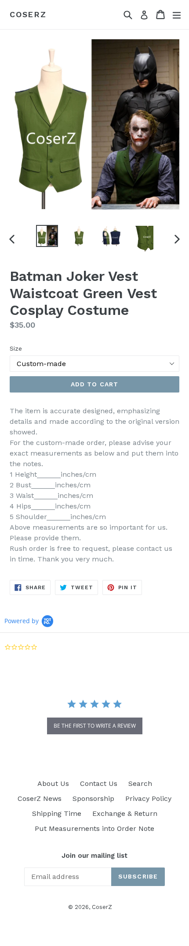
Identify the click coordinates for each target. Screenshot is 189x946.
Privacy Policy (148, 798)
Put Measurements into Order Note (94, 828)
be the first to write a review (95, 725)
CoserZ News (40, 798)
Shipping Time (56, 813)
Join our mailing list (94, 856)
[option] (47, 236)
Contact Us (98, 783)
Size (16, 348)
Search (140, 783)
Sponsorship (93, 798)
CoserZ (28, 14)
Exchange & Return (124, 813)
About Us (53, 783)
